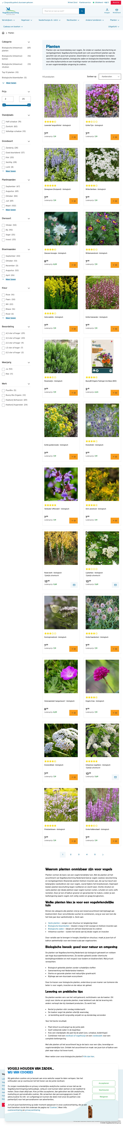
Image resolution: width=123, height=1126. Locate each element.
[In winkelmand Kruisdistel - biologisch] (115, 457)
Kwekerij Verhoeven (16, 400)
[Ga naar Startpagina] (3, 33)
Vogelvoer (25, 20)
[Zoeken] (82, 11)
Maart (11, 206)
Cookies (53, 1107)
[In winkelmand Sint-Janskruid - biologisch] (115, 520)
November (12, 266)
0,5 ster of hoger (15, 352)
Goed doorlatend (15, 153)
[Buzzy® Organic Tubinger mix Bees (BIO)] (102, 356)
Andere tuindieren (93, 20)
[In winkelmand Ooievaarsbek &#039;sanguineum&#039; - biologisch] (73, 713)
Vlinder (11, 225)
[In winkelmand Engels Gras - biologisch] (115, 713)
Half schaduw (13, 122)
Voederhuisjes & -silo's (48, 20)
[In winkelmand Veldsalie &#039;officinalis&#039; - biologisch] (73, 520)
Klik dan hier (88, 1056)
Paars (10, 299)
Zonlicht (11, 126)
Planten (113, 20)
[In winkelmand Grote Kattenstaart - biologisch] (115, 841)
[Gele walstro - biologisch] (61, 292)
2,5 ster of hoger (15, 343)
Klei (10, 157)
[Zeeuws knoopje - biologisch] (61, 228)
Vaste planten (54, 923)
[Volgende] (103, 855)
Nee (9, 374)
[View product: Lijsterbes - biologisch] (115, 585)
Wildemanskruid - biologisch (96, 253)
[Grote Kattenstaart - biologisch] (102, 804)
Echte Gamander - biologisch (97, 317)
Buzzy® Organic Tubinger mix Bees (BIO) (101, 381)
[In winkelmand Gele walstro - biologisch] (73, 329)
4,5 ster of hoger (15, 333)
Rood (10, 314)
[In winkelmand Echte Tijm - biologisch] (115, 137)
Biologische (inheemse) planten (16, 49)
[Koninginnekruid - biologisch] (61, 612)
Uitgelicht (112, 27)
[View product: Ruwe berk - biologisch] (74, 585)
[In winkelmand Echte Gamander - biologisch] (115, 329)
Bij (9, 230)
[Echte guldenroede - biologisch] (61, 420)
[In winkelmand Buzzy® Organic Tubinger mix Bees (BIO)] (115, 393)
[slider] (4, 105)
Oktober (12, 196)
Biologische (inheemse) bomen (16, 57)
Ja (9, 369)
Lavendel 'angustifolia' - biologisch (57, 125)
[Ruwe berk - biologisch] (61, 548)
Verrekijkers (7, 20)
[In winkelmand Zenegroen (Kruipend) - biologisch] (73, 201)
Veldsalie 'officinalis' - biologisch (56, 509)
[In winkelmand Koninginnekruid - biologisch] (73, 649)
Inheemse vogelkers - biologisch (98, 765)
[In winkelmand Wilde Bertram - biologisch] (115, 201)
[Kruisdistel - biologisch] (102, 420)
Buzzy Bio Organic (16, 395)
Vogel (10, 235)
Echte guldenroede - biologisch (56, 445)
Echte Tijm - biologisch (94, 125)
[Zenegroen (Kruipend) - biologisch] (61, 164)
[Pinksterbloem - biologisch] (61, 804)
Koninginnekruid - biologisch (55, 637)
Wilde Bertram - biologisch (96, 189)
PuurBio (11, 390)
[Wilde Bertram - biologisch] (102, 164)
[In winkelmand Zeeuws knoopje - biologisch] (73, 265)
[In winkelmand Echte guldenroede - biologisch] (73, 457)
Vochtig (11, 162)
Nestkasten (72, 20)
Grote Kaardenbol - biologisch (97, 637)
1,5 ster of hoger (14, 348)
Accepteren (104, 1083)
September (13, 186)
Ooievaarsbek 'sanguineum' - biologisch (59, 701)
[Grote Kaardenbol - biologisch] (102, 612)
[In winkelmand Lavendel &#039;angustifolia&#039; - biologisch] (73, 137)
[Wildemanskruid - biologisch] (102, 228)
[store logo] (10, 11)
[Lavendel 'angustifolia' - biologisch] (61, 100)
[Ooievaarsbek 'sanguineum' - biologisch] (61, 676)
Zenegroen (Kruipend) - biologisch (57, 189)
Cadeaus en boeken (11, 27)
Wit (9, 304)
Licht (9, 167)
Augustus (12, 191)
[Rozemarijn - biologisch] (61, 356)
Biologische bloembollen (14, 78)
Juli (9, 201)
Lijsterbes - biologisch (94, 573)
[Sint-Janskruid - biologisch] (102, 484)
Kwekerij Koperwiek (17, 405)
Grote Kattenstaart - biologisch (97, 829)
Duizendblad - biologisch (53, 765)
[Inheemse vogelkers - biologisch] (102, 740)
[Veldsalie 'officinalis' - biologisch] (61, 484)
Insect (11, 239)
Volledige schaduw (16, 131)
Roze (10, 295)
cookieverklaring (15, 1110)
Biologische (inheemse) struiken (16, 65)
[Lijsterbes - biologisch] (102, 548)
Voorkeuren (104, 1090)
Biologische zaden (56, 929)
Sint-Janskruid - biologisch (96, 509)
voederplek (98, 1036)
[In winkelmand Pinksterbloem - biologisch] (73, 841)
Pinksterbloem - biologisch (54, 829)
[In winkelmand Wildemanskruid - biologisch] (115, 265)
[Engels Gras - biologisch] (102, 676)
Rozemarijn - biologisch (53, 381)
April (10, 275)
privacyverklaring (32, 1110)
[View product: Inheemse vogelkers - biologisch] (115, 777)
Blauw (10, 309)
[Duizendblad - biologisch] (61, 740)
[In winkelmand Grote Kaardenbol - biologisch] (115, 649)
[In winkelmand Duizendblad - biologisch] (73, 777)
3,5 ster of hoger (15, 338)
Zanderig (12, 148)
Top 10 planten (10, 72)
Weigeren (104, 1097)
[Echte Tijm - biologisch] (102, 100)
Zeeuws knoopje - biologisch (55, 253)
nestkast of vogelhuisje (76, 1036)
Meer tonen (11, 83)
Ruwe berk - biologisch (53, 573)
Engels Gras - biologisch (95, 701)
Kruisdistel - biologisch (94, 445)
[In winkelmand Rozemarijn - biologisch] (73, 393)
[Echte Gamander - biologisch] (102, 292)
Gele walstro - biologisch (53, 317)
